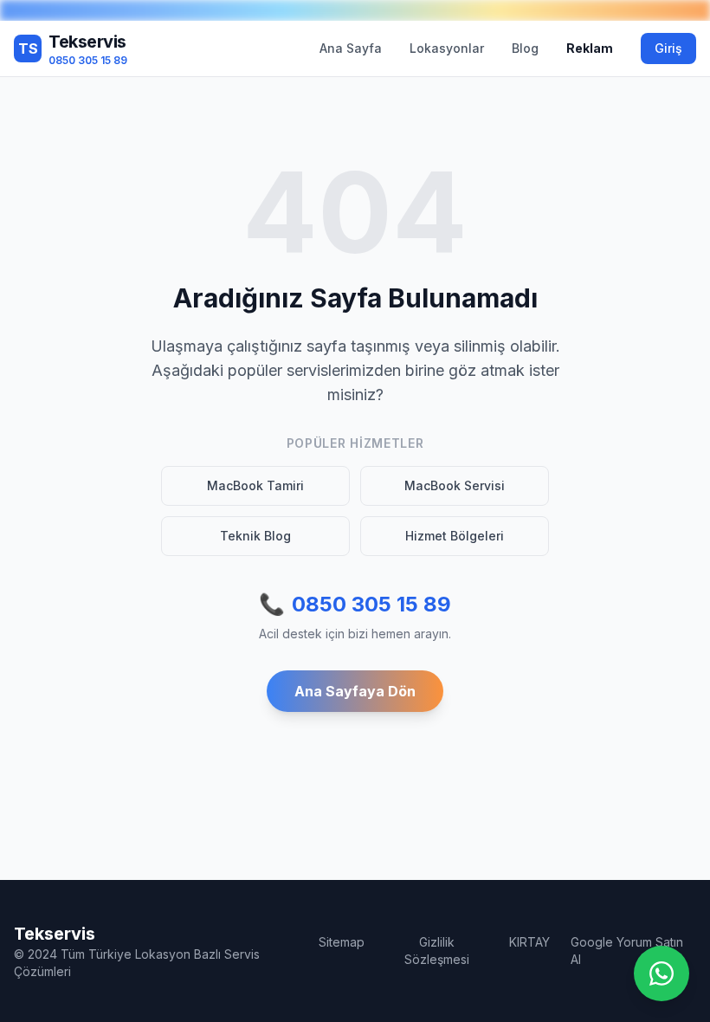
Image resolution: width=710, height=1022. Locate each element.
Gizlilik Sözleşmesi (436, 951)
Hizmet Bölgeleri (454, 535)
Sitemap (342, 942)
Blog (525, 48)
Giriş (668, 48)
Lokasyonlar (447, 48)
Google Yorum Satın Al (627, 951)
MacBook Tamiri (255, 485)
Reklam (589, 48)
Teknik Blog (255, 535)
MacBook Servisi (454, 485)
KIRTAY (529, 942)
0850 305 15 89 (355, 604)
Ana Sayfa (351, 48)
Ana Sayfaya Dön (355, 691)
